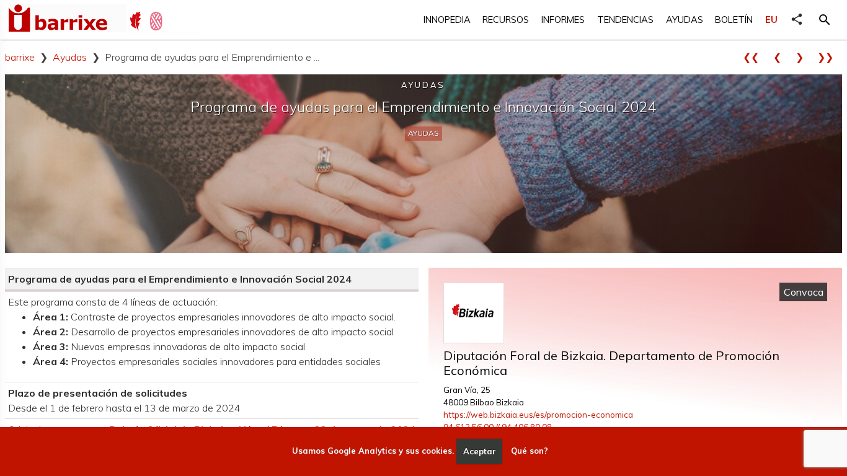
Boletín (734, 19)
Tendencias (625, 19)
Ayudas (684, 19)
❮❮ (755, 57)
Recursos (505, 19)
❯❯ (829, 57)
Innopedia (447, 19)
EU (771, 19)
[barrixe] (66, 20)
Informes (563, 19)
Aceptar (479, 451)
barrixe (20, 57)
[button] (825, 20)
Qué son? (529, 451)
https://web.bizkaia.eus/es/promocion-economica (538, 415)
